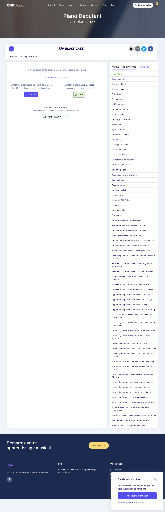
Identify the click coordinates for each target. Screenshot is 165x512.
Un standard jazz (119, 210)
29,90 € (32, 94)
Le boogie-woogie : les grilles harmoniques (131, 387)
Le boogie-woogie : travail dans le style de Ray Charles (132, 375)
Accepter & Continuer (137, 495)
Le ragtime (116, 205)
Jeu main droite (119, 84)
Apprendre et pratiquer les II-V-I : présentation (132, 294)
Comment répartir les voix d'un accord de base (133, 240)
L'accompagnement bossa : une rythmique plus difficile (133, 355)
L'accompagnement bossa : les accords (129, 343)
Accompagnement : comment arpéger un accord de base (133, 257)
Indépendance (118, 104)
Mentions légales (125, 502)
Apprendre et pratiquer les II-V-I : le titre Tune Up (133, 309)
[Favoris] (137, 49)
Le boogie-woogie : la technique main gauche (132, 382)
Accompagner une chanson (124, 175)
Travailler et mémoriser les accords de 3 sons (132, 250)
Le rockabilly (117, 195)
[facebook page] (9, 479)
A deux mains (118, 94)
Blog (105, 5)
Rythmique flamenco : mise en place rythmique (133, 402)
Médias (83, 5)
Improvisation (118, 114)
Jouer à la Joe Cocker (121, 165)
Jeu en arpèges (119, 170)
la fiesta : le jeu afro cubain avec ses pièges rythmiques (131, 408)
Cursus (62, 5)
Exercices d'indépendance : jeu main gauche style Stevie (132, 265)
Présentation (117, 74)
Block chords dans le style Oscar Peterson (131, 420)
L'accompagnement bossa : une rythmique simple (134, 348)
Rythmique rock (119, 129)
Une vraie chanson (120, 134)
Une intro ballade (119, 190)
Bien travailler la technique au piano (127, 235)
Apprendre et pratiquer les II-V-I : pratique (130, 304)
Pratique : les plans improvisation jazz (128, 425)
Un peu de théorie (120, 109)
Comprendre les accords (123, 160)
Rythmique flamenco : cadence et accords (130, 397)
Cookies (140, 502)
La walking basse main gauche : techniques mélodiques (131, 316)
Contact (117, 469)
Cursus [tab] (124, 66)
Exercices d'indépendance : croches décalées (132, 271)
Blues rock (116, 124)
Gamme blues (118, 180)
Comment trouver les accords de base (129, 230)
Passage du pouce (120, 144)
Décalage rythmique (121, 119)
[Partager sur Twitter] (144, 49)
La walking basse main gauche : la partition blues (133, 330)
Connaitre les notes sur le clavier (126, 220)
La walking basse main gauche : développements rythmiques (134, 324)
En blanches (117, 99)
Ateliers (72, 5)
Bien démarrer (118, 79)
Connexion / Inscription (56, 77)
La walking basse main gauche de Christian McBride (131, 336)
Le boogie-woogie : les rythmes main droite (131, 392)
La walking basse (119, 155)
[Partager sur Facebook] (150, 49)
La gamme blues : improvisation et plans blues (132, 289)
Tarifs (113, 5)
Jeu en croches (119, 149)
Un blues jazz (118, 139)
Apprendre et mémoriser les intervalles (129, 225)
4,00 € (80, 94)
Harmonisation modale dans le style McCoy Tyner (134, 415)
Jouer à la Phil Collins (121, 200)
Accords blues (118, 185)
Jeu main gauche (119, 89)
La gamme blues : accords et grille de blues (131, 284)
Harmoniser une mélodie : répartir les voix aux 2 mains (133, 367)
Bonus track (117, 215)
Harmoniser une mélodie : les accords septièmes (133, 361)
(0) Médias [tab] (144, 66)
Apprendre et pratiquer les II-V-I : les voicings (132, 299)
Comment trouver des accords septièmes (130, 245)
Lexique (95, 5)
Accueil (51, 5)
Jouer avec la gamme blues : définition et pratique (130, 277)
